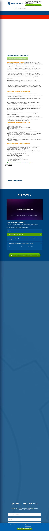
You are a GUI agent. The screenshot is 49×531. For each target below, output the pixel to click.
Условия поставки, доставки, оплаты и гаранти (19, 163)
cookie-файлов (28, 526)
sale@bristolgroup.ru (29, 3)
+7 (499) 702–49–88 (29, 1)
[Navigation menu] (46, 13)
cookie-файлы (12, 524)
